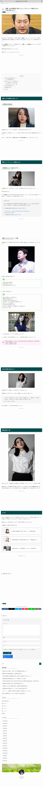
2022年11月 (5, 750)
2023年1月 (5, 745)
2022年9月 (5, 755)
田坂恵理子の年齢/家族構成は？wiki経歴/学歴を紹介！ (12, 673)
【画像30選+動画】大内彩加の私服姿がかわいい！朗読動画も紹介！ (24, 539)
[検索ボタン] (41, 1)
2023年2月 (5, 743)
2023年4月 (5, 738)
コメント (5, 623)
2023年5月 (5, 735)
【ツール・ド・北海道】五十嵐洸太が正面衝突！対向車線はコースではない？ (17, 690)
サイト (4, 645)
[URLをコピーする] (38, 609)
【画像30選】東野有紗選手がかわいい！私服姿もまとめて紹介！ (14, 678)
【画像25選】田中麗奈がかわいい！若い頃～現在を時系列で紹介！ (14, 688)
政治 (4, 713)
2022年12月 (5, 748)
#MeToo (22, 211)
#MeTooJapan (26, 211)
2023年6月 (5, 733)
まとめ (6, 89)
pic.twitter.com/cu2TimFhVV (9, 212)
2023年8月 (5, 728)
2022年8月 (5, 758)
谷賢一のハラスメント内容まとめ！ (12, 81)
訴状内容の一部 (8, 87)
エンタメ (4, 603)
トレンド (5, 708)
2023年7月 (5, 730)
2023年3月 (5, 740)
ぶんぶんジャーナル (21, 1)
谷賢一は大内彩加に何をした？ (11, 78)
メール (4, 641)
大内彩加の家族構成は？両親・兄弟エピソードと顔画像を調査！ (24, 531)
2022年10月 (5, 753)
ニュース (5, 710)
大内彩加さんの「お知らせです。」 (13, 82)
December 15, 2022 (17, 214)
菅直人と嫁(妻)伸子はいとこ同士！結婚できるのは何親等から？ (14, 693)
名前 (4, 637)
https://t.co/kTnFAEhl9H (16, 211)
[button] (5, 609)
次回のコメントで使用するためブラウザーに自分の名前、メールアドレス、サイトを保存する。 (20, 649)
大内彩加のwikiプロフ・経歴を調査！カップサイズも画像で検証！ (24, 548)
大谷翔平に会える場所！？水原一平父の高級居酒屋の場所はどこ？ (14, 671)
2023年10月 (5, 723)
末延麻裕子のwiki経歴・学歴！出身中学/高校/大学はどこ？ (13, 683)
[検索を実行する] (40, 664)
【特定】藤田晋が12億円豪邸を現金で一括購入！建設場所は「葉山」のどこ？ (17, 676)
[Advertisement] (21, 63)
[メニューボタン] (1, 1)
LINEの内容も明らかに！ (10, 85)
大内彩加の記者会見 (10, 79)
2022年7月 (5, 760)
